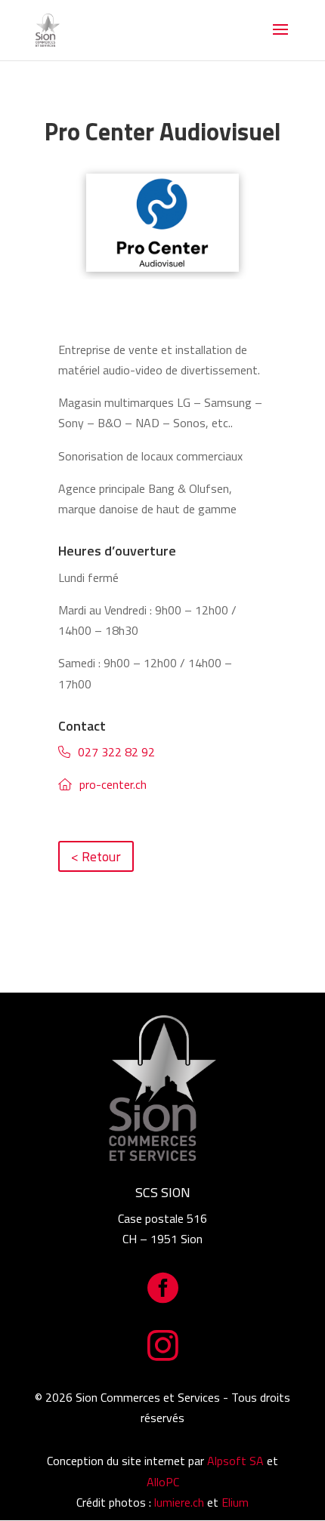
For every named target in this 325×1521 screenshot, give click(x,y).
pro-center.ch (113, 784)
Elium (235, 1502)
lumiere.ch (179, 1502)
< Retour (96, 856)
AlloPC (163, 1482)
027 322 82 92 (116, 752)
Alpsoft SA (235, 1461)
